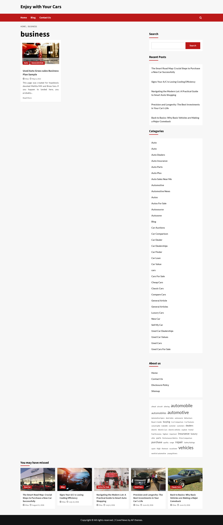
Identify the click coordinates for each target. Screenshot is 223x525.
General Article (37, 63)
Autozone (156, 215)
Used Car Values (159, 337)
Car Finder (156, 252)
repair (179, 442)
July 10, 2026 (74, 502)
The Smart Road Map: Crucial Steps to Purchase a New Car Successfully (175, 70)
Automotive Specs (158, 418)
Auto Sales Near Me (161, 179)
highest (165, 434)
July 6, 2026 (110, 505)
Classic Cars (157, 288)
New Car (155, 318)
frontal (190, 430)
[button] (201, 17)
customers (180, 426)
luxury (194, 433)
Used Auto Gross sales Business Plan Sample (41, 72)
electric (154, 430)
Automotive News (160, 191)
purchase (156, 442)
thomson (165, 449)
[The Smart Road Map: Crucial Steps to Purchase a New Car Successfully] (37, 479)
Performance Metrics (170, 438)
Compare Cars (158, 294)
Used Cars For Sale (161, 349)
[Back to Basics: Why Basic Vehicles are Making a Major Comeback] (185, 479)
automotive (178, 412)
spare (153, 449)
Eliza (27, 79)
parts (158, 438)
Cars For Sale (158, 276)
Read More (27, 98)
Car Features (189, 422)
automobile (182, 405)
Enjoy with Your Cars (40, 6)
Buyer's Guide (156, 422)
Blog (33, 17)
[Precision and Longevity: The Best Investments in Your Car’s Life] (148, 479)
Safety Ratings (189, 442)
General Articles (159, 306)
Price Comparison (185, 438)
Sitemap (155, 391)
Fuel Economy (156, 434)
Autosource (157, 209)
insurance (183, 433)
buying (166, 421)
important (173, 434)
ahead (153, 406)
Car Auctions (158, 227)
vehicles (185, 447)
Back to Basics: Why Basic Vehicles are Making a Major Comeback (175, 119)
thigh (158, 449)
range (172, 442)
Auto (26, 63)
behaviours (188, 418)
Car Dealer (156, 239)
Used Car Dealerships (162, 331)
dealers (189, 425)
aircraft (160, 406)
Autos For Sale (158, 203)
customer (172, 426)
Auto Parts (157, 167)
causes (164, 425)
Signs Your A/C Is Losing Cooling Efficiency (173, 81)
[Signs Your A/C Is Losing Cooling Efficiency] (74, 479)
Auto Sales (170, 418)
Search (153, 34)
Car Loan (156, 258)
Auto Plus (156, 173)
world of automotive (158, 453)
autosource (179, 418)
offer (153, 438)
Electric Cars (162, 430)
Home (23, 17)
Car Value (156, 264)
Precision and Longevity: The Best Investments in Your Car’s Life (175, 106)
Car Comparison (159, 233)
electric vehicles (174, 430)
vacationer (173, 449)
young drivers (172, 453)
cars (153, 270)
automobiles (158, 413)
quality (166, 442)
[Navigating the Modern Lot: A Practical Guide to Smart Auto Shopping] (111, 479)
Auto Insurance (159, 160)
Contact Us (45, 17)
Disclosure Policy (160, 385)
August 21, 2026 (38, 505)
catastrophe (155, 426)
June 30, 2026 (148, 505)
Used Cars (156, 343)
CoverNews (121, 519)
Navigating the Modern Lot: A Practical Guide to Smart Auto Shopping (174, 93)
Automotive (157, 185)
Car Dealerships (159, 246)
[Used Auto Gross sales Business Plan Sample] (40, 53)
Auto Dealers (158, 154)
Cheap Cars (157, 282)
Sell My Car (157, 324)
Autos (154, 197)
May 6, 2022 (36, 79)
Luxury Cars (157, 312)
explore (184, 430)
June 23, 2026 (185, 505)
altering (167, 406)
